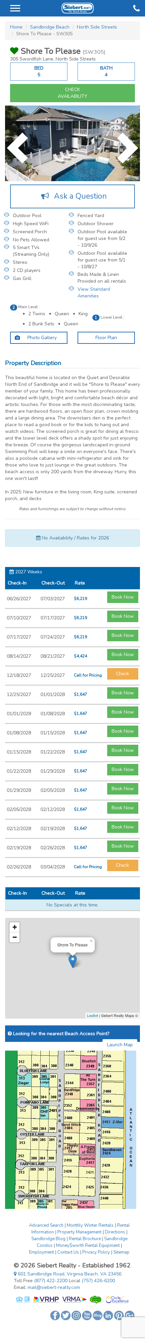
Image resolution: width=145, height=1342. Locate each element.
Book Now (123, 597)
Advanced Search (46, 1225)
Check (122, 673)
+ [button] (14, 927)
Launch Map (120, 1045)
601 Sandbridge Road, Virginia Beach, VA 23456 (69, 1274)
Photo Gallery (41, 337)
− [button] (14, 937)
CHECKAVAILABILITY (72, 92)
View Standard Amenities (94, 292)
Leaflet (92, 1015)
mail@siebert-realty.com (54, 1287)
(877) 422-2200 (50, 1280)
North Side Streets (97, 27)
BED (39, 71)
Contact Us (68, 1252)
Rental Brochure (85, 1239)
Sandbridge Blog (48, 1239)
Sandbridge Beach (49, 27)
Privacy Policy (96, 1252)
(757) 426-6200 (98, 1280)
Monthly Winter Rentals (90, 1225)
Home (16, 27)
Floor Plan (106, 337)
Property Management (79, 1232)
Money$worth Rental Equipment (88, 1246)
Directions (115, 1232)
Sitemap (121, 1252)
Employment (41, 1252)
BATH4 (106, 71)
